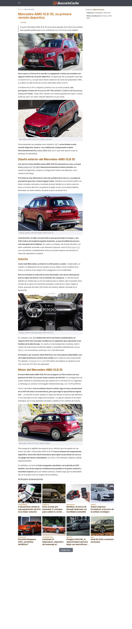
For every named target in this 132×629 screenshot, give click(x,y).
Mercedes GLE (74, 247)
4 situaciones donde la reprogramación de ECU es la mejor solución (29, 509)
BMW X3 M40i (62, 91)
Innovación (70, 504)
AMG (56, 144)
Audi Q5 (43, 91)
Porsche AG (22, 537)
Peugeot (69, 537)
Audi (92, 537)
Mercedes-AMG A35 (42, 151)
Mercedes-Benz (29, 9)
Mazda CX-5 (36, 361)
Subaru (93, 504)
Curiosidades (22, 504)
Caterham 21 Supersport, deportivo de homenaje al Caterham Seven (52, 542)
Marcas (20, 9)
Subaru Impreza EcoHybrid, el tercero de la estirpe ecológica (102, 509)
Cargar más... (66, 550)
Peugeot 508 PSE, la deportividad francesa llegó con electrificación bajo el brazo (77, 542)
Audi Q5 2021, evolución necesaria (102, 540)
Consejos (45, 504)
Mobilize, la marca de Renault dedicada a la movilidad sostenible (76, 509)
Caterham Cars (47, 537)
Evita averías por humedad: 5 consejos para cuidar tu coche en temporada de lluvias (53, 509)
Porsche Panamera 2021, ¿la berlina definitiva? (27, 542)
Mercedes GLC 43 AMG (30, 167)
